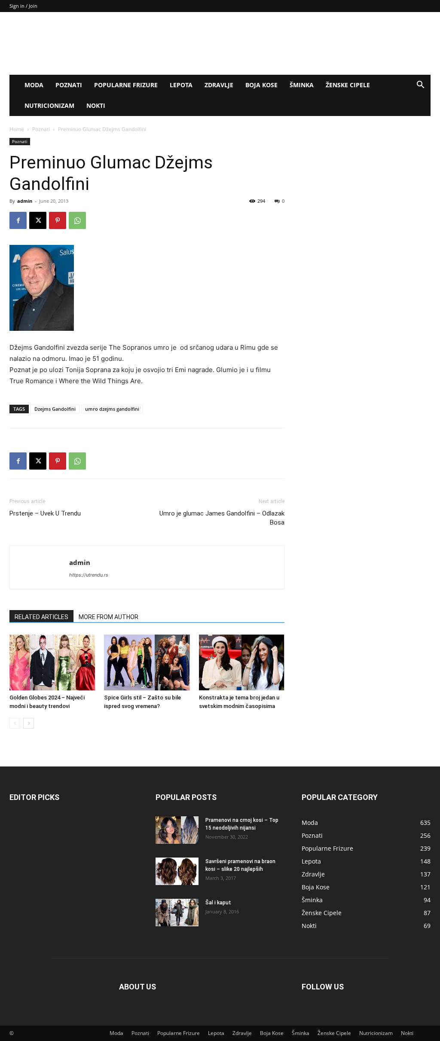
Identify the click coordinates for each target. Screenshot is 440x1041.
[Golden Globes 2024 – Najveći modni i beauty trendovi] (52, 662)
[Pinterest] (57, 220)
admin (24, 201)
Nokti (95, 105)
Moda (33, 85)
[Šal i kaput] (177, 913)
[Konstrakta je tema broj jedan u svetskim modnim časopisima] (241, 662)
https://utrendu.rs (88, 575)
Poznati (68, 85)
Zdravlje (219, 85)
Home (16, 129)
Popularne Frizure (126, 85)
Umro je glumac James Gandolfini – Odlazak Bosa (221, 518)
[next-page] (28, 723)
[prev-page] (14, 723)
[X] (37, 220)
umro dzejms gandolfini (112, 409)
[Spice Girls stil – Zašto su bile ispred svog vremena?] (146, 662)
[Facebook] (18, 220)
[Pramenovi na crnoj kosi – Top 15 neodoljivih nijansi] (177, 830)
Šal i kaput (218, 903)
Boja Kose (261, 85)
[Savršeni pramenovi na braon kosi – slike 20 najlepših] (177, 871)
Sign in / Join (23, 6)
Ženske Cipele (348, 85)
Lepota (181, 85)
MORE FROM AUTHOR (108, 617)
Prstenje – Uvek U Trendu (45, 513)
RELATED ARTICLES (41, 617)
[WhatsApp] (77, 220)
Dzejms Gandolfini (55, 409)
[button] (420, 86)
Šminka (302, 85)
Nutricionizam (49, 105)
